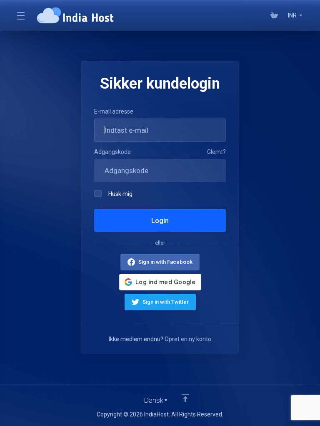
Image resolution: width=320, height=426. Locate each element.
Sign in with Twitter (165, 302)
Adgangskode (112, 152)
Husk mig (120, 194)
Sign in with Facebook (165, 262)
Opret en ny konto (188, 339)
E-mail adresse (113, 111)
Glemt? (216, 152)
